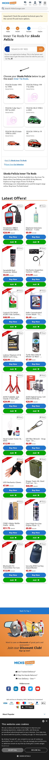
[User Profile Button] (35, 2)
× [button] (46, 721)
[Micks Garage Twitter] (31, 689)
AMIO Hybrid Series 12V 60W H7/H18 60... (36, 398)
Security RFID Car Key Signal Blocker (35, 567)
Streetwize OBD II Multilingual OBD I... (11, 229)
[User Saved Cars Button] (30, 2)
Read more (5, 746)
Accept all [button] (12, 750)
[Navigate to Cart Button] (40, 2)
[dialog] (24, 739)
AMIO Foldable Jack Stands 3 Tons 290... (11, 398)
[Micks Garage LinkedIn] (17, 689)
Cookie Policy (17, 741)
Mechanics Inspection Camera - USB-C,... (34, 271)
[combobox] (43, 721)
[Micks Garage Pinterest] (24, 689)
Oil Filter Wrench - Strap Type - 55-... (35, 440)
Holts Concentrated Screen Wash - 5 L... (34, 313)
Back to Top (24, 611)
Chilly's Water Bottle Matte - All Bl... (11, 524)
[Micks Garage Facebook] (10, 689)
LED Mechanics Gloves (12, 482)
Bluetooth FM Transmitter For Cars (11, 567)
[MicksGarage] (9, 3)
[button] (24, 756)
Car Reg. (8, 58)
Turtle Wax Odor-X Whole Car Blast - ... (34, 356)
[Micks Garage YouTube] (39, 689)
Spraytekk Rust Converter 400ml (10, 271)
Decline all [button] (36, 750)
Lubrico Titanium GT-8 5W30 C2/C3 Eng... (12, 356)
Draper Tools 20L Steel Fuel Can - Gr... (35, 482)
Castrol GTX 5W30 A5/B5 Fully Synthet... (12, 313)
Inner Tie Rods (21, 78)
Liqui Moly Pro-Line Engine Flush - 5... (33, 524)
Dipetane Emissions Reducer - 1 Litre (34, 229)
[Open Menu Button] (45, 2)
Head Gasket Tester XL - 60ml (12, 440)
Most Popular (8, 714)
